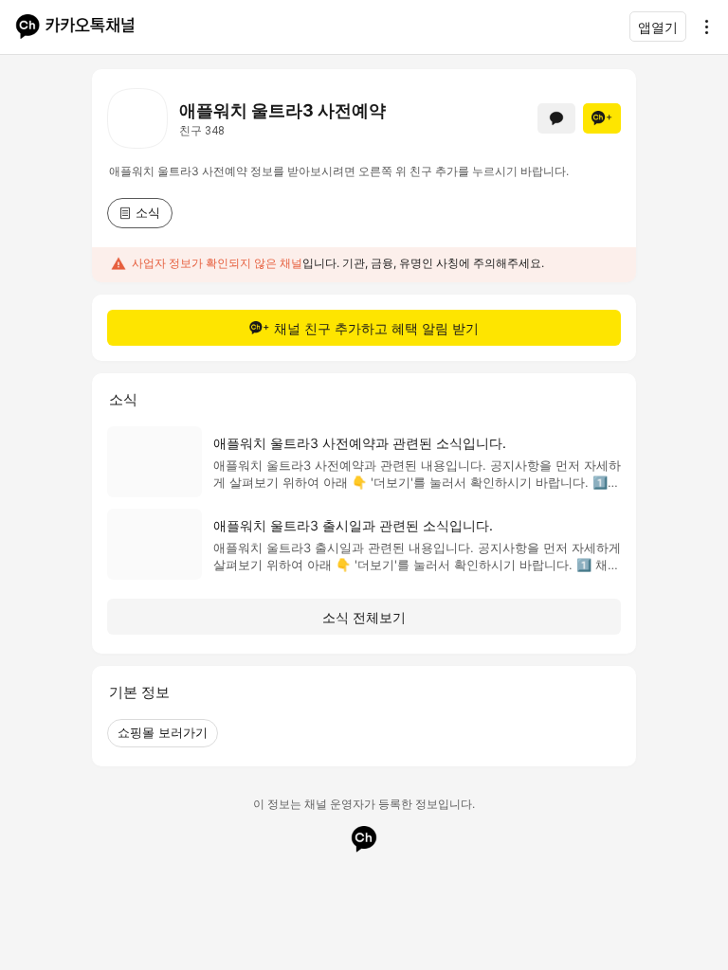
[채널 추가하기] (602, 118)
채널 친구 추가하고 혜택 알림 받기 (376, 328)
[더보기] (701, 26)
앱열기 (658, 27)
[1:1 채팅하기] (556, 118)
